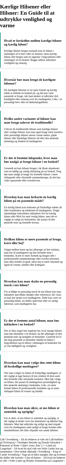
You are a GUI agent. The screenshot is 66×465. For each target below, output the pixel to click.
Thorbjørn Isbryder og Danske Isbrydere (38, 442)
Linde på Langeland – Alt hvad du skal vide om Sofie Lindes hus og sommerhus (31, 448)
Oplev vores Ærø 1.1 (32, 445)
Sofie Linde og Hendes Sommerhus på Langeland (36, 460)
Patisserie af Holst (9, 445)
